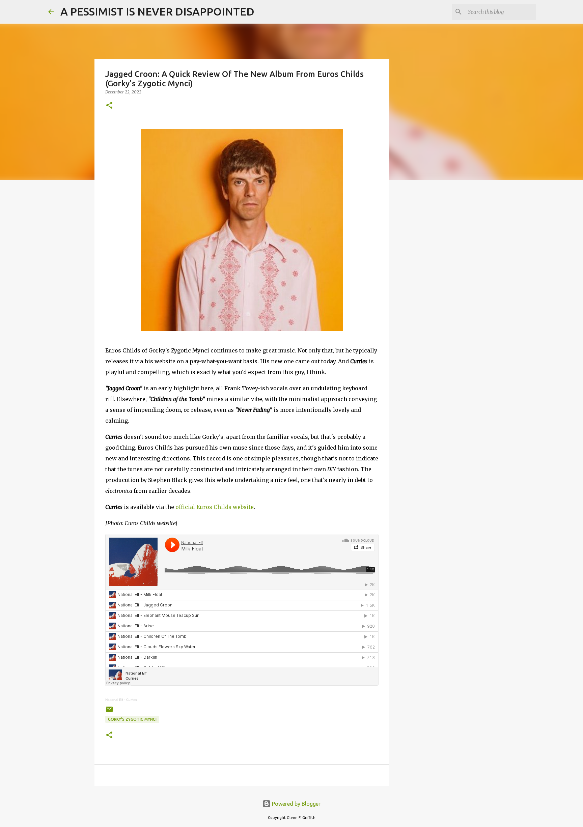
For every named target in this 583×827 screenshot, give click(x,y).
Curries (131, 700)
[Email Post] (109, 712)
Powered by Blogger (296, 804)
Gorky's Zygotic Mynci (132, 719)
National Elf (114, 700)
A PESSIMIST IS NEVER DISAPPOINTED (157, 11)
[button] (109, 105)
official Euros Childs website (214, 507)
